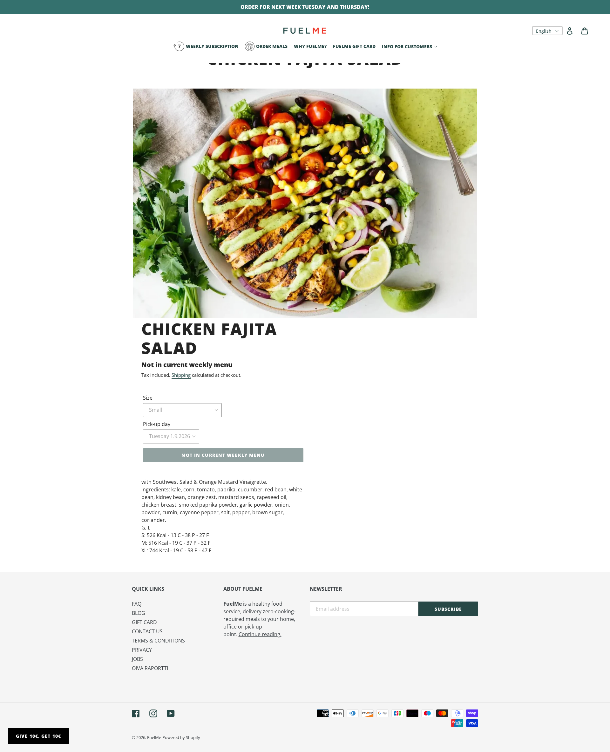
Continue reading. (260, 634)
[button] (547, 30)
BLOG (138, 612)
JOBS (137, 659)
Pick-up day (156, 424)
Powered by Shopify (181, 737)
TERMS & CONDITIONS (158, 640)
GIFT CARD (144, 622)
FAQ (136, 603)
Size (147, 397)
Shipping (181, 375)
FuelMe (154, 737)
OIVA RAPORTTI (150, 668)
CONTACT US (147, 631)
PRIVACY (142, 649)
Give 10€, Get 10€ (38, 736)
